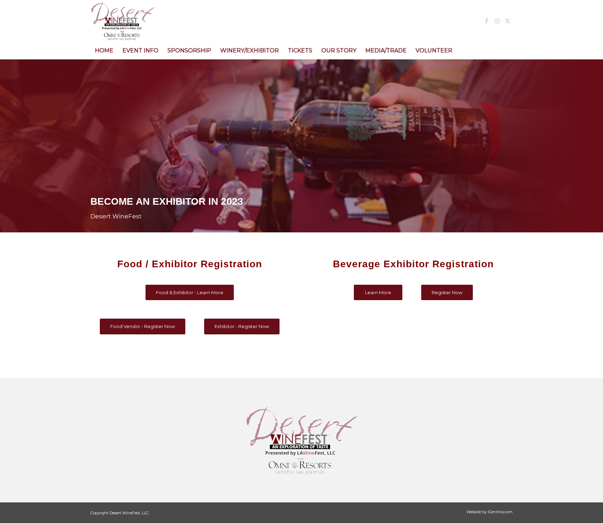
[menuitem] (104, 50)
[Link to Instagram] (497, 21)
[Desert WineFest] (152, 21)
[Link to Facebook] (486, 21)
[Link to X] (507, 21)
